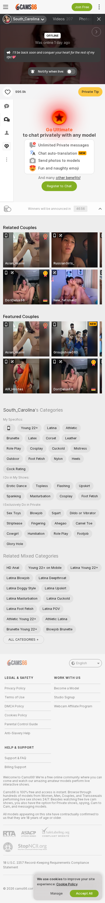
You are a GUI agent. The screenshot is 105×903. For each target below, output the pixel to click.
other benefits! (68, 178)
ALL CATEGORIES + (23, 639)
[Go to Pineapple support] (8, 847)
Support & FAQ (15, 758)
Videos (63, 19)
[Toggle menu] (5, 7)
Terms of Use (14, 697)
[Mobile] (9, 428)
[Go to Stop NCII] (33, 847)
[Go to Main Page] (31, 7)
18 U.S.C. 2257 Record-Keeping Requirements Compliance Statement (46, 865)
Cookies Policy (16, 715)
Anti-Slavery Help (17, 733)
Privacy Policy (15, 688)
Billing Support (15, 767)
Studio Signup (64, 697)
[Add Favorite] (8, 92)
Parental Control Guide (21, 724)
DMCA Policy (14, 706)
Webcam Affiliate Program (73, 706)
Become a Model (66, 688)
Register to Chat (59, 186)
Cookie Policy (66, 884)
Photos (89, 19)
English (81, 663)
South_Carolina (19, 410)
